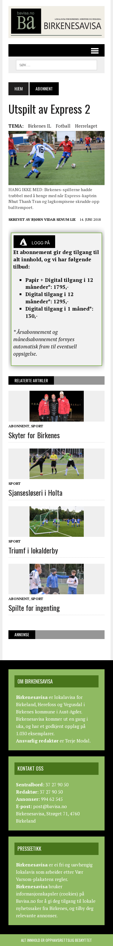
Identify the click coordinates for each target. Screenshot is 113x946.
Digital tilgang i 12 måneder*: (49, 298)
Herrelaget (86, 126)
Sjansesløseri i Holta (35, 492)
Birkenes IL (39, 126)
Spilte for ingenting (34, 607)
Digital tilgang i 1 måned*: (59, 308)
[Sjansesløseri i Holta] (57, 475)
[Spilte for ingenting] (57, 590)
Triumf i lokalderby (33, 550)
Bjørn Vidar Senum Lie (53, 219)
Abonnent (18, 426)
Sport (37, 426)
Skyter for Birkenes (34, 434)
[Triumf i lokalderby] (57, 532)
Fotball (63, 126)
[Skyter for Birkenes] (57, 417)
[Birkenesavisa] (56, 22)
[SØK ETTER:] (56, 64)
